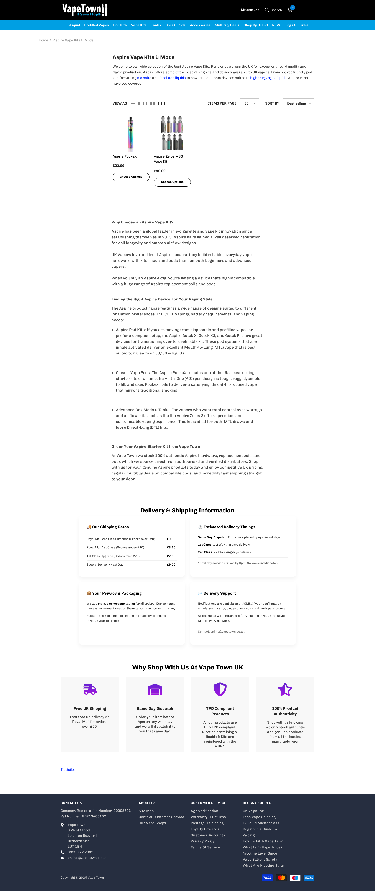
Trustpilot (68, 769)
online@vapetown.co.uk (228, 631)
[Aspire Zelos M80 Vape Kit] (172, 133)
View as (120, 103)
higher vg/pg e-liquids (268, 78)
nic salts (144, 78)
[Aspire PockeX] (131, 133)
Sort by (272, 103)
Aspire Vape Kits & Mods (73, 40)
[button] (133, 103)
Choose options (131, 177)
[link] (90, 714)
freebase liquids (172, 78)
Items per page (222, 103)
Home (43, 40)
